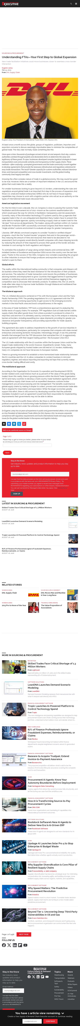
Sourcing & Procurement (13, 53)
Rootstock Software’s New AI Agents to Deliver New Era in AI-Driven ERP (49, 824)
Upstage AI (36, 850)
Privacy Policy (19, 490)
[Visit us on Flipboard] (20, 945)
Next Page (24, 934)
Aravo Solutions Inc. (40, 918)
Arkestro (35, 895)
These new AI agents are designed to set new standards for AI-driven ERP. (51, 833)
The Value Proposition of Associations (51, 606)
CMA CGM (36, 807)
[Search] (71, 4)
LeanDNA (35, 691)
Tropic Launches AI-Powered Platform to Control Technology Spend (30, 535)
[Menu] (76, 4)
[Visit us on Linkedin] (15, 945)
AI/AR (30, 777)
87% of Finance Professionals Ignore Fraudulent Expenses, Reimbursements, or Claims (26, 550)
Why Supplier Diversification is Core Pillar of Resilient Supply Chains (52, 866)
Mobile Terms (62, 488)
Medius (35, 739)
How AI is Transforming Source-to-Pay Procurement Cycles (49, 802)
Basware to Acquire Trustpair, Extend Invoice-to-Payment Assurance (48, 758)
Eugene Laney (7, 68)
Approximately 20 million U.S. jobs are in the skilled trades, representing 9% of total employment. (49, 674)
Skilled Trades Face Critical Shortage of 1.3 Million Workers (27, 507)
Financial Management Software (40, 703)
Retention (32, 661)
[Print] (4, 424)
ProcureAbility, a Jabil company (44, 871)
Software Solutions (36, 682)
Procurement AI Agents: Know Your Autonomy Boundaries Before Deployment (52, 781)
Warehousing (7, 590)
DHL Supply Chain (13, 72)
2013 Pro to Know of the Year (14, 605)
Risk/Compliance (34, 727)
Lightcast (36, 670)
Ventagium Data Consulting (43, 786)
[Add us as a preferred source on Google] (24, 424)
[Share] (9, 424)
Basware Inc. (37, 763)
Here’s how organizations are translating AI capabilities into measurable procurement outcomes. (49, 811)
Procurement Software (37, 862)
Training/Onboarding (49, 602)
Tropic (34, 712)
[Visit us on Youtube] (25, 945)
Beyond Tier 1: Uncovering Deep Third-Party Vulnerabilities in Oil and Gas (52, 913)
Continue (50, 1021)
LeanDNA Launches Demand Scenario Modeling (22, 521)
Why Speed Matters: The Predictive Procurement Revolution (48, 890)
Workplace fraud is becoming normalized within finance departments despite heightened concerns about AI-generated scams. (51, 744)
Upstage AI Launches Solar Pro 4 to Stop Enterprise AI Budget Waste (50, 845)
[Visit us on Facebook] (4, 945)
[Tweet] (19, 424)
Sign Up (16, 494)
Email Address (16, 470)
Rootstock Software (40, 829)
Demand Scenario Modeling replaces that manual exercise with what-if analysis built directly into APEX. (51, 695)
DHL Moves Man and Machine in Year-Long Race (53, 594)
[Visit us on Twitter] (9, 945)
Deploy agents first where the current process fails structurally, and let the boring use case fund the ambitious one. (53, 790)
